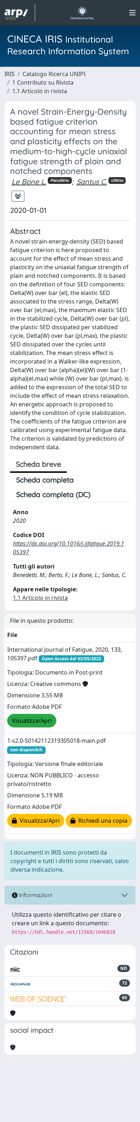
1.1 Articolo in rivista (39, 91)
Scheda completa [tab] (45, 479)
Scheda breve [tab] (38, 464)
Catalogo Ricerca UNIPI (54, 74)
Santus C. (91, 181)
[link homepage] (19, 12)
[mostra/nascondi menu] (132, 12)
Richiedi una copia (101, 821)
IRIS (9, 74)
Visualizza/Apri (32, 721)
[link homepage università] (82, 12)
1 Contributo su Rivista (43, 82)
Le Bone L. (28, 181)
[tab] (103, 494)
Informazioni (35, 894)
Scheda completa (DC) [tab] (53, 494)
